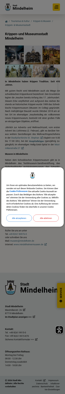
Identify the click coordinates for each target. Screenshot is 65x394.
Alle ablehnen (46, 218)
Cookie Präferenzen (18, 191)
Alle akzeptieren (19, 218)
